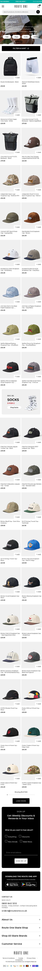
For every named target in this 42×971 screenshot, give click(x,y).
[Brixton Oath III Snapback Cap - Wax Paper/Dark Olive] (10, 617)
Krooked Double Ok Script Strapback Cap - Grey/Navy (30, 269)
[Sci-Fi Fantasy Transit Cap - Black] (10, 543)
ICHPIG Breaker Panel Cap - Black (9, 709)
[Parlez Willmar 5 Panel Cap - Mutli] (31, 692)
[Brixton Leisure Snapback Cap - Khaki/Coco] (31, 617)
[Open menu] (3, 6)
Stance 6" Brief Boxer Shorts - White (31, 82)
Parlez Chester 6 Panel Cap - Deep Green (31, 746)
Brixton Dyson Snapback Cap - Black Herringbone (31, 671)
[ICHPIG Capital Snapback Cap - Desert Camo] (31, 767)
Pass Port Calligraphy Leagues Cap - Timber (10, 484)
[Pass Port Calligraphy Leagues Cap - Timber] (10, 468)
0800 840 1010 (9, 903)
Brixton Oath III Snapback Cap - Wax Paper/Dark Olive (10, 634)
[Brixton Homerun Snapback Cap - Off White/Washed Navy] (10, 655)
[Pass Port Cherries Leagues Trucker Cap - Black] (10, 431)
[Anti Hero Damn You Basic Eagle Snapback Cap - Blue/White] (10, 290)
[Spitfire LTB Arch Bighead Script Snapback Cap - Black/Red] (10, 365)
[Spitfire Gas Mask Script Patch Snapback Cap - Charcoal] (31, 365)
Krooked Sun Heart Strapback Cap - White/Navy (10, 269)
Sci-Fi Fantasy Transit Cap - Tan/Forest (30, 522)
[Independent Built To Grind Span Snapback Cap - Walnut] (31, 178)
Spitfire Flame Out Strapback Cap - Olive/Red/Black (31, 344)
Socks (26, 37)
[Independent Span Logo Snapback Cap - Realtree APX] (10, 178)
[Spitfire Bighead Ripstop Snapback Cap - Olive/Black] (10, 327)
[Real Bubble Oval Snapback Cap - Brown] (31, 215)
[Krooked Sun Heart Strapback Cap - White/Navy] (10, 253)
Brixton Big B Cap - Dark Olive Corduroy (10, 522)
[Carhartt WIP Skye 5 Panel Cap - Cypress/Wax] (10, 215)
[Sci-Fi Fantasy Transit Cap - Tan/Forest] (31, 505)
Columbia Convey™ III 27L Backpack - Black (9, 157)
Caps (6, 37)
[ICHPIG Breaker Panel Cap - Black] (10, 692)
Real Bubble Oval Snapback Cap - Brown (30, 232)
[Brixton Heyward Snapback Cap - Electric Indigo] (31, 543)
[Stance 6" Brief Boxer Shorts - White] (31, 66)
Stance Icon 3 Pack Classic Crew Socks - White (9, 120)
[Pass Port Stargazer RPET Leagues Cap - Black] (31, 431)
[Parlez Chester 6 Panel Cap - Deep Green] (31, 730)
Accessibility (19, 960)
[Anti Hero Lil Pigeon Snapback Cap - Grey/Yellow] (31, 290)
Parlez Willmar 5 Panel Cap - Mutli (31, 709)
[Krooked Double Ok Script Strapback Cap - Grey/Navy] (31, 253)
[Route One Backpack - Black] (10, 66)
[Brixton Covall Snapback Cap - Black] (10, 580)
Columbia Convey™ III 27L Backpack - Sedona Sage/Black (31, 120)
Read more (33, 31)
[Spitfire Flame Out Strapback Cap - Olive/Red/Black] (31, 327)
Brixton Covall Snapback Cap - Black (10, 596)
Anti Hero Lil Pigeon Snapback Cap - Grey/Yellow (31, 306)
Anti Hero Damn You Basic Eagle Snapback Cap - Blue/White (9, 306)
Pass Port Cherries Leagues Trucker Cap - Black (9, 447)
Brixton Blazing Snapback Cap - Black (31, 596)
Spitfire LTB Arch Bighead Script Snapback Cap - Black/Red (9, 381)
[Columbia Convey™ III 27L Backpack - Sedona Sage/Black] (31, 103)
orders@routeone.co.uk (14, 911)
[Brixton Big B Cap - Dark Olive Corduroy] (10, 505)
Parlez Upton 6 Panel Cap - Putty (9, 783)
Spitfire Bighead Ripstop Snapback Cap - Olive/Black (9, 344)
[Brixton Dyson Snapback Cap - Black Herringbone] (31, 655)
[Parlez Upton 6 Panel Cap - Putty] (10, 767)
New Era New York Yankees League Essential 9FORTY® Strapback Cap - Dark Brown (31, 157)
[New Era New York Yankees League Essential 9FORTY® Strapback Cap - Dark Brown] (31, 141)
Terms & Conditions (9, 958)
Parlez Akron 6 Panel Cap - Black (9, 746)
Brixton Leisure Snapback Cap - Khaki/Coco (31, 634)
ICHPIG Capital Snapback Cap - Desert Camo (31, 783)
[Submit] (38, 12)
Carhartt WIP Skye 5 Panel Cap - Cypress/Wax (9, 232)
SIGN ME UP (21, 861)
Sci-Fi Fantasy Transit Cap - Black (9, 559)
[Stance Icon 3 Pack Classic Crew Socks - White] (10, 103)
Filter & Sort (19, 48)
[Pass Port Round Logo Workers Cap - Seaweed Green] (31, 468)
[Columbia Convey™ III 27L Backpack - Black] (10, 141)
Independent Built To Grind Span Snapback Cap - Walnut (31, 194)
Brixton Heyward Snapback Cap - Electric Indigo (30, 559)
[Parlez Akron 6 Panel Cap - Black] (10, 730)
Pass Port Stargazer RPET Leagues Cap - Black (30, 447)
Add (17, 77)
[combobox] (21, 12)
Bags (16, 37)
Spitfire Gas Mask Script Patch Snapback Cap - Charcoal (31, 381)
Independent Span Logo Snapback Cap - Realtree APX (10, 194)
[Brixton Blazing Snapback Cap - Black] (31, 580)
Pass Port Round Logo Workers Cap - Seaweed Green (31, 484)
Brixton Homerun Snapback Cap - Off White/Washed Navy (10, 671)
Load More (21, 801)
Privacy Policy (31, 958)
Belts (35, 37)
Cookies (20, 958)
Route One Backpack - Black (10, 82)
